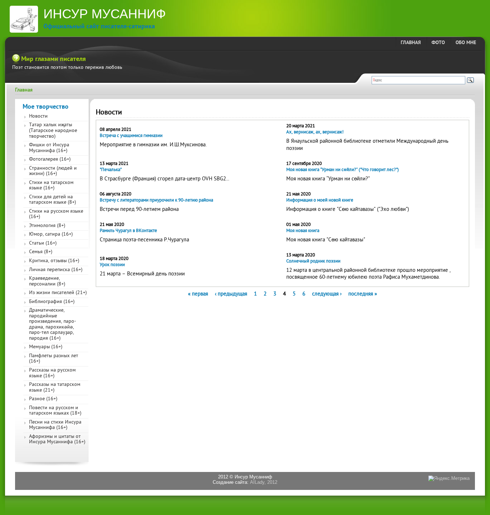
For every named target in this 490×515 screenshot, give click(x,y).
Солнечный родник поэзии (313, 261)
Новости (38, 116)
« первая (198, 293)
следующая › (326, 293)
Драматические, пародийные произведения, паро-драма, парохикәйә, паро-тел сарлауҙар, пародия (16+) (52, 324)
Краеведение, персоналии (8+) (47, 281)
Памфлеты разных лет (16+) (53, 359)
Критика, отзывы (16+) (54, 261)
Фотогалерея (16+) (50, 159)
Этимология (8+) (47, 226)
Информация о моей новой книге (319, 200)
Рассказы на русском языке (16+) (52, 373)
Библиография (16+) (52, 302)
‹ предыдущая (231, 293)
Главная (411, 43)
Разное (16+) (43, 399)
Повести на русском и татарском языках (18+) (55, 411)
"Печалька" (111, 170)
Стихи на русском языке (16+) (56, 214)
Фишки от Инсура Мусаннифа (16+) (49, 148)
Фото (438, 43)
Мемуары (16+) (45, 347)
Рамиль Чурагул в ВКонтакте (128, 231)
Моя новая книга (302, 231)
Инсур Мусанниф (104, 13)
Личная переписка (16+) (56, 270)
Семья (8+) (40, 252)
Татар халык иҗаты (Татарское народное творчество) (53, 131)
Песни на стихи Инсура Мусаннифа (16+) (55, 425)
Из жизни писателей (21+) (58, 293)
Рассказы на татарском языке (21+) (54, 388)
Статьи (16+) (43, 243)
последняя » (362, 293)
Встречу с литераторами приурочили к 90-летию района (156, 200)
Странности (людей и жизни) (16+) (53, 171)
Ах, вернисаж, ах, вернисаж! (315, 132)
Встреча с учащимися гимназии (131, 136)
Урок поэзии (112, 265)
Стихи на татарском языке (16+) (51, 186)
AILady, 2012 (263, 482)
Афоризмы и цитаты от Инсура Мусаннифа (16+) (57, 440)
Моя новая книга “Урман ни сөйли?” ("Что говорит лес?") (342, 170)
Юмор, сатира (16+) (51, 234)
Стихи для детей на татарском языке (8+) (52, 200)
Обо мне (466, 43)
